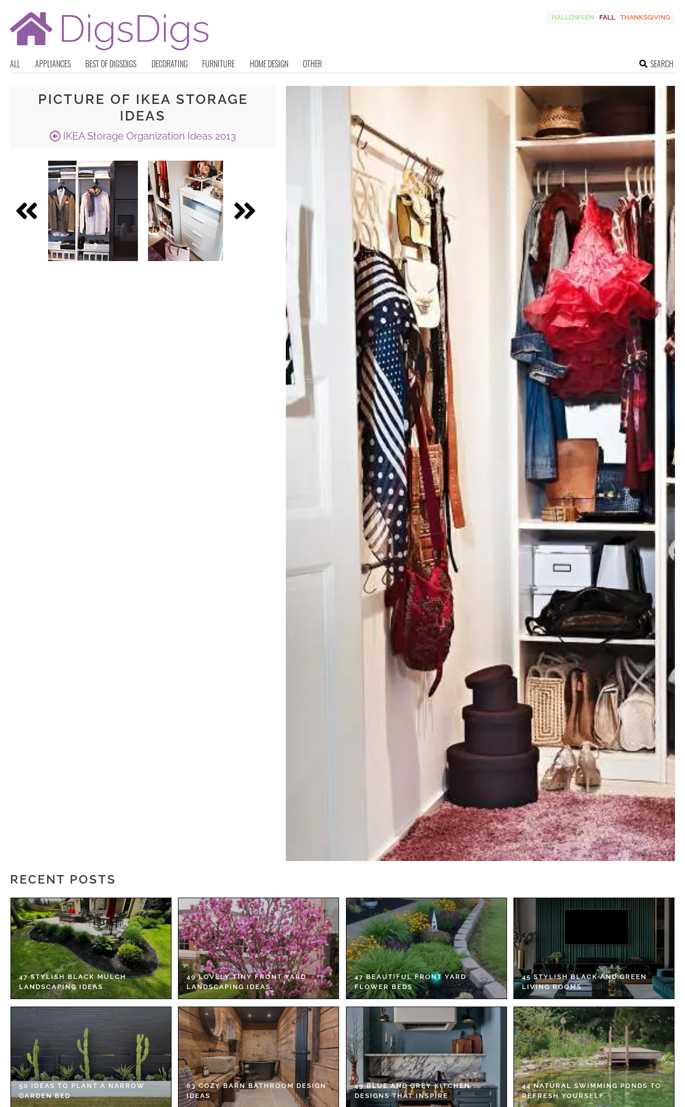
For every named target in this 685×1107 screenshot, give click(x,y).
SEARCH (661, 64)
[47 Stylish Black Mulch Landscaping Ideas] (91, 948)
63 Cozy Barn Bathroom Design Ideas (256, 1090)
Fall (607, 17)
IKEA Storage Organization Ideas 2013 (148, 136)
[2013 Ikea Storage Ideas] (93, 211)
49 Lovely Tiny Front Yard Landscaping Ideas (246, 982)
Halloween (573, 17)
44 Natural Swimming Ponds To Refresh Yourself (591, 1090)
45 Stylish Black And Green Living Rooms (584, 982)
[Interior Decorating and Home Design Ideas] (109, 51)
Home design (269, 64)
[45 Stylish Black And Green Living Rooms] (594, 948)
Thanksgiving (645, 17)
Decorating (169, 64)
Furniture (218, 64)
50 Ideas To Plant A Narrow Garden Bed (82, 1090)
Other (312, 64)
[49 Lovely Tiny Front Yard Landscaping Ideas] (258, 948)
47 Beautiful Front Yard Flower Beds (410, 982)
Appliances (53, 64)
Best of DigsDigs (110, 64)
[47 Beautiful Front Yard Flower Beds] (426, 948)
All (15, 64)
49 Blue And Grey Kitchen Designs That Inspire (412, 1090)
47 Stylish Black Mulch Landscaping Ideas (72, 982)
